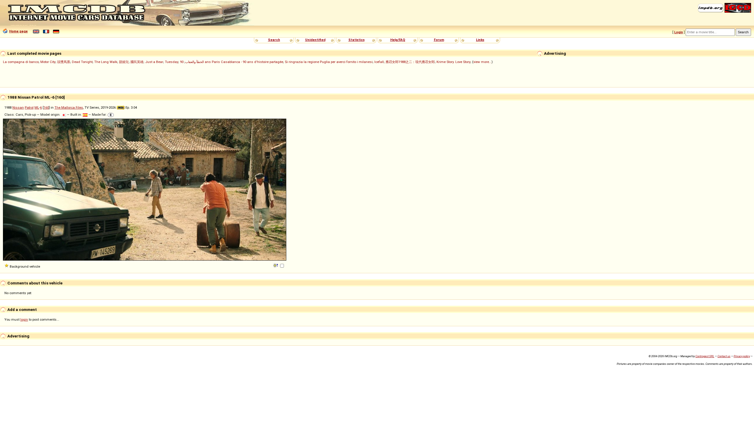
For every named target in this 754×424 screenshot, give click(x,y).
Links (480, 40)
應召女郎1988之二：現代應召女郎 (410, 62)
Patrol (29, 107)
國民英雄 (136, 62)
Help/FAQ (397, 40)
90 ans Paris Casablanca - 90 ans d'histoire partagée (231, 62)
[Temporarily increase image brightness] (276, 265)
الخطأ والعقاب (194, 62)
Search (274, 40)
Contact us (723, 356)
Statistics (356, 40)
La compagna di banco (21, 62)
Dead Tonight (82, 62)
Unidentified (315, 40)
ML (36, 107)
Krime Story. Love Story (453, 62)
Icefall (379, 62)
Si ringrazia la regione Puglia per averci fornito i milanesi (329, 62)
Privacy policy (742, 356)
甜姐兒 (124, 62)
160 (46, 107)
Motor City (47, 62)
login (24, 319)
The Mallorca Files (68, 107)
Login (678, 32)
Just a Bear (154, 62)
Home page (18, 31)
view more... (482, 62)
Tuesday (171, 62)
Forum (439, 40)
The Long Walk (105, 62)
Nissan (18, 107)
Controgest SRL (704, 356)
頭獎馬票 (63, 62)
